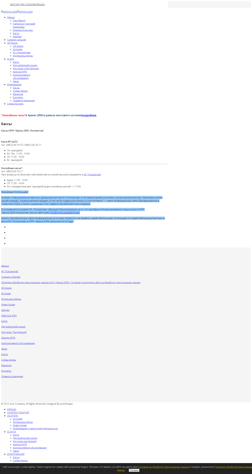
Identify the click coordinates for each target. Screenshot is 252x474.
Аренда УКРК (20, 71)
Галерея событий (16, 39)
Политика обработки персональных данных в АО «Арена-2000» (35, 282)
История (17, 49)
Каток (16, 62)
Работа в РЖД (8, 315)
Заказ (16, 81)
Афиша (11, 17)
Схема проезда (15, 103)
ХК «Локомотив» (22, 52)
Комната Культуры (23, 30)
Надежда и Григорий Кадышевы (24, 25)
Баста (16, 33)
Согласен (134, 470)
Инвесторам (8, 304)
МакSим (17, 36)
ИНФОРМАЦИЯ (15, 454)
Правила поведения (24, 100)
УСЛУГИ (11, 431)
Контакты (18, 97)
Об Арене (12, 43)
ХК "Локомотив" (92, 174)
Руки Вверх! (19, 20)
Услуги (10, 59)
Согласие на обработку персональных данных (163, 466)
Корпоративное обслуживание (21, 76)
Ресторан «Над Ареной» (26, 68)
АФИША (11, 409)
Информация (14, 84)
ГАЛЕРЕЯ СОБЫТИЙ (18, 412)
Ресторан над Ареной (24, 441)
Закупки (5, 310)
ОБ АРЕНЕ (12, 415)
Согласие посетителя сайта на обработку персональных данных (105, 282)
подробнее (89, 115)
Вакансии (18, 94)
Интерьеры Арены (23, 55)
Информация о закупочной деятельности (35, 428)
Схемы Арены (20, 91)
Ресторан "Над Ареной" (14, 332)
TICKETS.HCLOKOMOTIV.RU (65, 212)
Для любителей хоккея (25, 65)
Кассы (16, 87)
